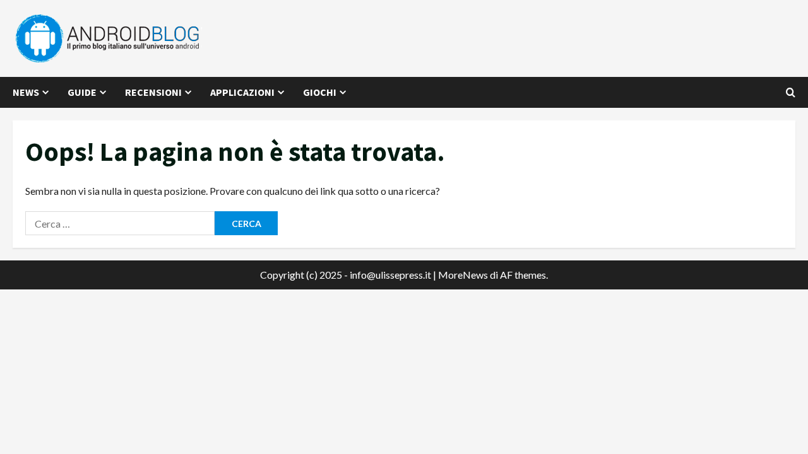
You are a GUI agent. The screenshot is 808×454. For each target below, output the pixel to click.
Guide (82, 92)
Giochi (319, 92)
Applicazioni (242, 92)
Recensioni (153, 92)
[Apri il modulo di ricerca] (790, 92)
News (26, 92)
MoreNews (463, 275)
